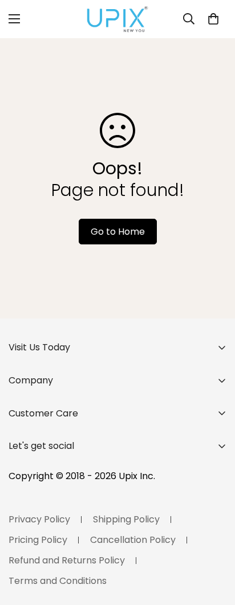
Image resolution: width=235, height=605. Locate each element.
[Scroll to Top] (214, 544)
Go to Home (118, 231)
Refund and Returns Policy (67, 560)
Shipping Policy (126, 519)
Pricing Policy (38, 539)
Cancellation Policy (133, 539)
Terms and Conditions (58, 580)
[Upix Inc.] (117, 19)
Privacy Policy (39, 519)
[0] (213, 19)
